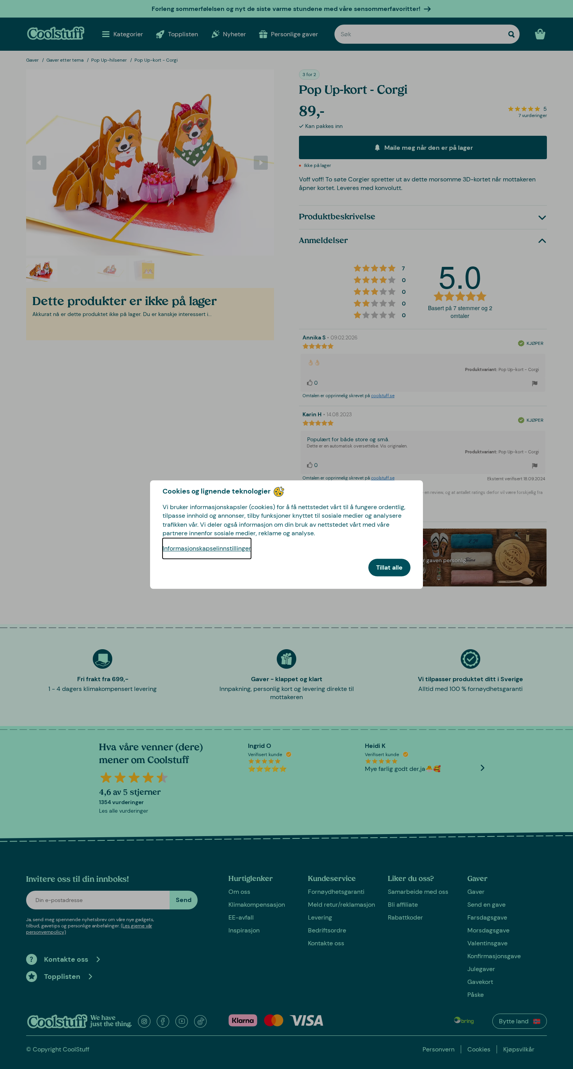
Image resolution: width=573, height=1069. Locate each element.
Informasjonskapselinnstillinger (207, 548)
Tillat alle (389, 567)
